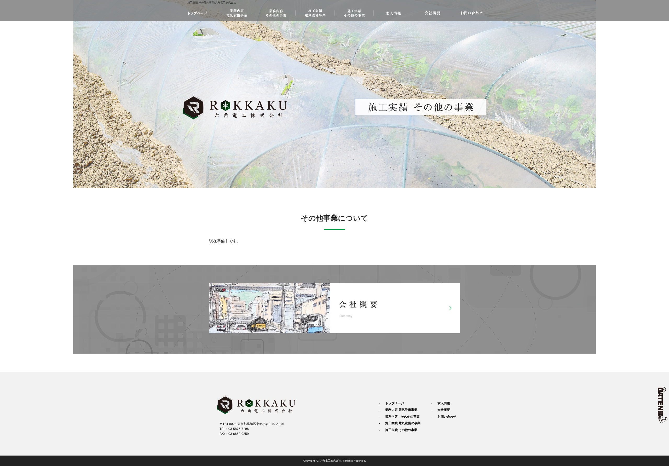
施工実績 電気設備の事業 (314, 13)
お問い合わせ (471, 13)
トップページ (197, 13)
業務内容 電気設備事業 (236, 13)
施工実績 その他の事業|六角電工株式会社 (211, 2)
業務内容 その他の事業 (275, 13)
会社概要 (432, 13)
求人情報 (393, 13)
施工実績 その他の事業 (354, 13)
